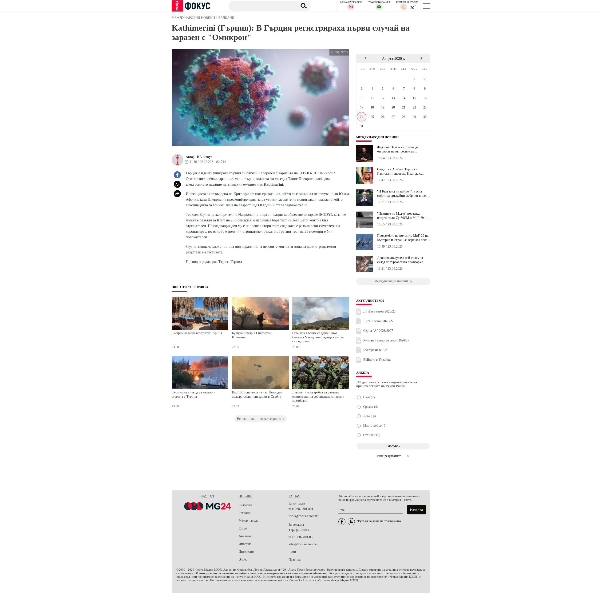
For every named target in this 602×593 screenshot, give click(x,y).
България (245, 505)
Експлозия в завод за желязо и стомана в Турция (193, 394)
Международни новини (377, 137)
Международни (250, 520)
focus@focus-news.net (303, 516)
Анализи (245, 536)
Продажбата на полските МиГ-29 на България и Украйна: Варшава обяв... (403, 238)
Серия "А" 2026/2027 (378, 331)
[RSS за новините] (351, 521)
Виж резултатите (389, 456)
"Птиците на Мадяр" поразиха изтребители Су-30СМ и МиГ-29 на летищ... (402, 216)
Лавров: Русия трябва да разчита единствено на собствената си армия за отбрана (318, 396)
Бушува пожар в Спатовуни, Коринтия (252, 335)
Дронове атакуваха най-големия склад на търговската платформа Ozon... (400, 260)
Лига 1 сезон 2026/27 (378, 321)
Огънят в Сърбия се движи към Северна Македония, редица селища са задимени (318, 337)
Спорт (243, 528)
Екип (292, 552)
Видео (243, 559)
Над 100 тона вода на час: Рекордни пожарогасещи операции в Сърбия (257, 394)
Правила (295, 559)
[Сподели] (177, 193)
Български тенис (375, 350)
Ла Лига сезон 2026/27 (379, 311)
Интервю (245, 544)
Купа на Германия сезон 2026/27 (386, 340)
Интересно (246, 551)
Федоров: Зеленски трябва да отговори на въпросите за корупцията (397, 149)
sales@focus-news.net (303, 544)
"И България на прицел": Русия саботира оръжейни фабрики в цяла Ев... (402, 194)
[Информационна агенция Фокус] (341, 521)
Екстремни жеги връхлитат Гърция (197, 333)
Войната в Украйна (377, 359)
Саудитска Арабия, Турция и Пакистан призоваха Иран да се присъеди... (399, 172)
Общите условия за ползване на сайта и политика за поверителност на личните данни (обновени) (260, 573)
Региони (245, 513)
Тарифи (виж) (299, 530)
